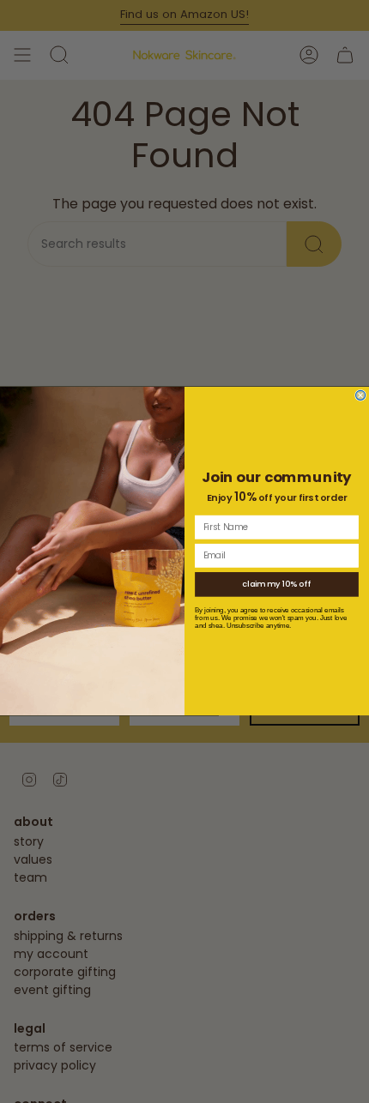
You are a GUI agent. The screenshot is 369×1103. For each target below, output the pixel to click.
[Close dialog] (361, 396)
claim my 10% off (276, 584)
